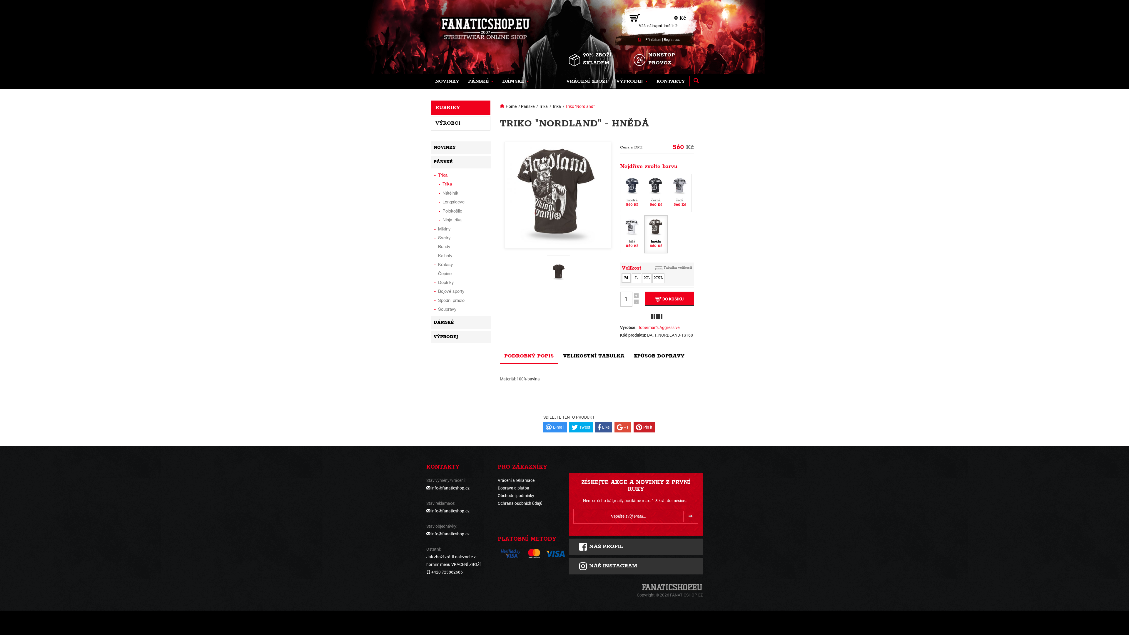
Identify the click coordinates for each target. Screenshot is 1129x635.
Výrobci (447, 123)
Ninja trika (452, 219)
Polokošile (452, 211)
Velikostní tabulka (593, 356)
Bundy (444, 246)
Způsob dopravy (659, 356)
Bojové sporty (451, 291)
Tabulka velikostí (678, 267)
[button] (481, 81)
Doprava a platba (513, 488)
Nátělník (450, 193)
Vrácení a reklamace (516, 480)
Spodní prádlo (451, 300)
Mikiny (444, 228)
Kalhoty (445, 255)
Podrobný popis (529, 356)
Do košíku (673, 299)
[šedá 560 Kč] (680, 192)
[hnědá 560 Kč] (656, 233)
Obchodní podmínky (516, 495)
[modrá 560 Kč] (632, 192)
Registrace (672, 40)
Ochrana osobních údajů (520, 503)
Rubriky (447, 107)
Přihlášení (653, 40)
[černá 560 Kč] (656, 192)
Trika (543, 106)
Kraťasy (445, 264)
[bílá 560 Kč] (632, 233)
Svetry (444, 237)
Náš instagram (612, 566)
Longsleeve (453, 201)
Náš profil (605, 546)
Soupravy (447, 309)
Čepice (445, 273)
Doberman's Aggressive (658, 327)
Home (511, 106)
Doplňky (446, 282)
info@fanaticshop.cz (450, 488)
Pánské (528, 106)
